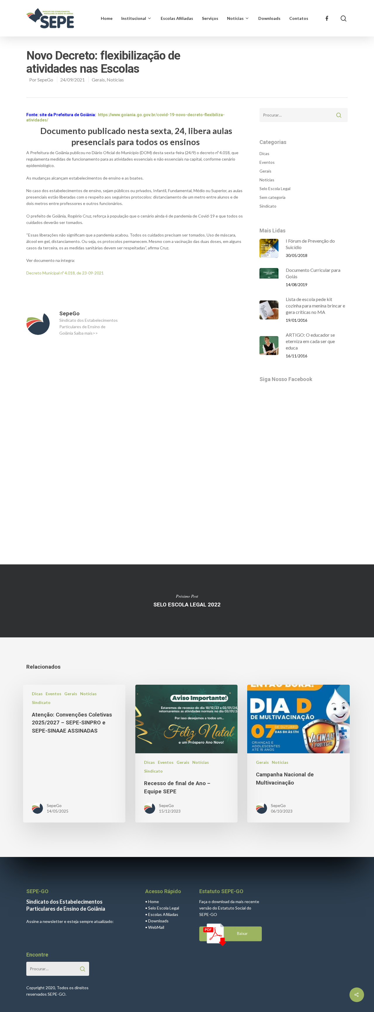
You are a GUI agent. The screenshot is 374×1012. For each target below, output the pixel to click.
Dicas (264, 153)
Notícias (235, 18)
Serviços (210, 18)
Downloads (269, 18)
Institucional (133, 18)
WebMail (156, 927)
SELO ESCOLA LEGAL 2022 (187, 600)
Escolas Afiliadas (177, 18)
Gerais (98, 79)
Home (106, 18)
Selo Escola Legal (274, 188)
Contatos (298, 18)
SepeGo (45, 79)
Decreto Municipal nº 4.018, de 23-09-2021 (65, 272)
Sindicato (267, 206)
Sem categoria (272, 197)
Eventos (267, 162)
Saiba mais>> (86, 333)
